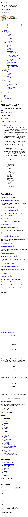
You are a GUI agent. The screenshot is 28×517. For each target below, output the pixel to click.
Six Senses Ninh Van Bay (9, 210)
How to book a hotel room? (13, 86)
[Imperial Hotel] (5, 273)
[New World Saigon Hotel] (8, 224)
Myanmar (9, 40)
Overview (6, 124)
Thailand (9, 35)
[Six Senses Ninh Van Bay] (8, 207)
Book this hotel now (6, 189)
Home (5, 30)
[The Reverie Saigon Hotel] (8, 233)
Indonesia (9, 41)
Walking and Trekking (12, 65)
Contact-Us (6, 472)
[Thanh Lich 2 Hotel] (6, 215)
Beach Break (10, 51)
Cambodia (9, 38)
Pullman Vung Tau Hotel (9, 266)
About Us (9, 88)
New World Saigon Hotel (8, 227)
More (2, 110)
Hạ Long (9, 46)
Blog (5, 79)
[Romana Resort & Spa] (7, 253)
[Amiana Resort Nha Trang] (8, 197)
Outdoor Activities (11, 62)
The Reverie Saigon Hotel (9, 236)
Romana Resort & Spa (8, 256)
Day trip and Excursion (12, 66)
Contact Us (6, 12)
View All (3, 415)
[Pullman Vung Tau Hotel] (7, 263)
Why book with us (11, 83)
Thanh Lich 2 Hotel (7, 219)
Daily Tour (6, 69)
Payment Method (11, 87)
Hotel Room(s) (7, 125)
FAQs (5, 11)
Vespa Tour (9, 49)
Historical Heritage (11, 60)
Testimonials (7, 9)
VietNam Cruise (11, 48)
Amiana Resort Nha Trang (9, 200)
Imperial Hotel (5, 276)
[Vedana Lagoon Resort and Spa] (9, 281)
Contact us (9, 112)
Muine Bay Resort (6, 246)
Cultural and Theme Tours (13, 67)
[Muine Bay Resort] (6, 243)
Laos (8, 37)
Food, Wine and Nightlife (13, 56)
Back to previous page (16, 189)
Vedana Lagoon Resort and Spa (11, 285)
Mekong (9, 45)
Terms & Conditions (12, 84)
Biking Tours (10, 63)
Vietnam (9, 34)
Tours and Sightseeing (12, 55)
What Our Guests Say (8, 332)
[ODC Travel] (9, 20)
